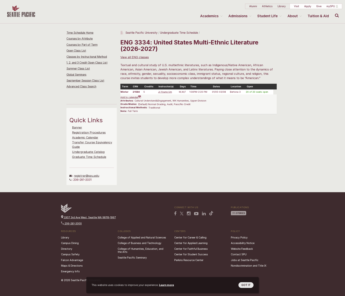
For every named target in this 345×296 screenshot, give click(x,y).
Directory (66, 248)
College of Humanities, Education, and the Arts (140, 250)
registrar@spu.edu (86, 175)
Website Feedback (242, 248)
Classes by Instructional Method (86, 56)
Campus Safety (70, 254)
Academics (209, 16)
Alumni (253, 6)
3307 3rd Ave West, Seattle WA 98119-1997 (89, 217)
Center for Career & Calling (190, 237)
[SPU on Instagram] (189, 213)
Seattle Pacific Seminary (132, 257)
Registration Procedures (89, 132)
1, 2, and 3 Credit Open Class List (86, 62)
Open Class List (76, 50)
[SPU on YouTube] (196, 213)
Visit (296, 6)
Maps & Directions (72, 265)
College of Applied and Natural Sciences (142, 237)
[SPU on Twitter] (181, 213)
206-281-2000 (73, 223)
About (293, 16)
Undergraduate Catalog (88, 152)
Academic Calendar (85, 137)
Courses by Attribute (79, 38)
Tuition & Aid (318, 16)
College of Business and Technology (139, 243)
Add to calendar (129, 97)
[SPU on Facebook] (175, 213)
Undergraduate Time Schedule (179, 32)
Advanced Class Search (81, 86)
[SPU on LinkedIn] (204, 213)
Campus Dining (70, 243)
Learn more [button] (166, 284)
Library (282, 6)
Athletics (267, 6)
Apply (307, 6)
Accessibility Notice (242, 243)
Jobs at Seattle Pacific (244, 260)
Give (318, 6)
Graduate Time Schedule (89, 157)
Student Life (267, 16)
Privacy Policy (239, 237)
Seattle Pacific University (141, 32)
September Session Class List (85, 80)
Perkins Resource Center (188, 260)
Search (336, 13)
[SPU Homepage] (66, 211)
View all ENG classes (134, 57)
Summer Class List (78, 68)
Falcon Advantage (72, 260)
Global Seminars (76, 74)
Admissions (237, 16)
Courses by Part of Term (82, 44)
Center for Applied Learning (191, 243)
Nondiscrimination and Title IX (248, 265)
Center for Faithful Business (191, 248)
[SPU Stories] (238, 213)
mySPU (330, 6)
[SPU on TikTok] (211, 213)
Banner (77, 127)
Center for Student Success (191, 254)
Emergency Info (70, 271)
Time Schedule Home (79, 32)
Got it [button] (246, 284)
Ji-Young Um (165, 92)
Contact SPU (239, 254)
